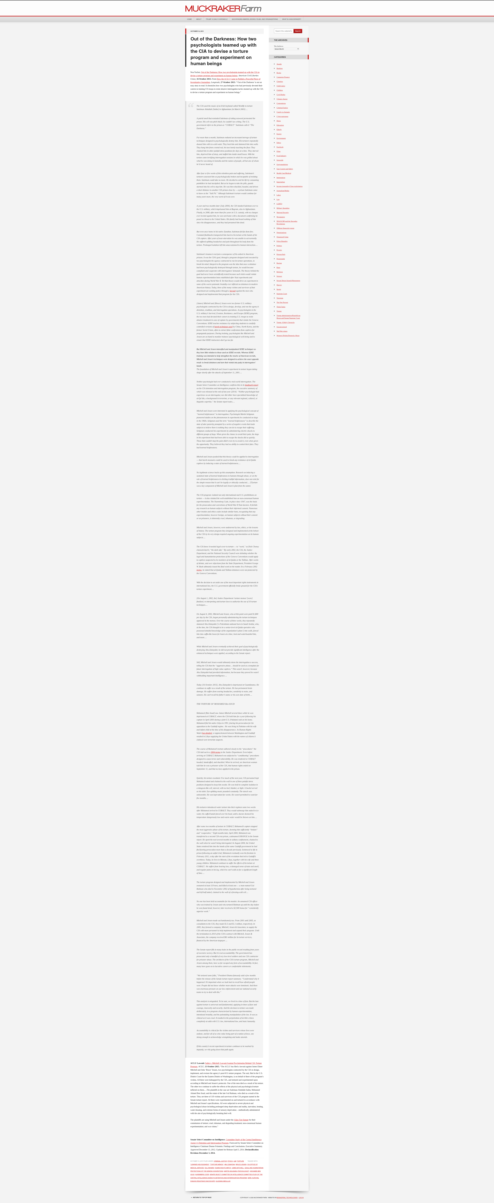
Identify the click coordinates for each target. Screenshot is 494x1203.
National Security (283, 212)
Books (279, 73)
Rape (278, 267)
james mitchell (238, 1168)
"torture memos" (217, 1164)
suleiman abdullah (223, 1181)
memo (199, 570)
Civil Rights (281, 95)
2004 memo (215, 752)
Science (279, 276)
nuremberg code (202, 1174)
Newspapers (281, 217)
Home (189, 19)
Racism (279, 263)
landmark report (251, 385)
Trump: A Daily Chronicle (217, 19)
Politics (279, 246)
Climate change (282, 99)
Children (280, 90)
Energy (279, 134)
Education (280, 125)
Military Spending (283, 208)
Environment (281, 138)
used (230, 327)
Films (278, 151)
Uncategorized (282, 327)
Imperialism (281, 182)
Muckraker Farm (247, 8)
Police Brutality (282, 241)
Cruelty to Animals (283, 112)
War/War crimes (282, 331)
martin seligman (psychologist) (236, 1171)
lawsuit (233, 291)
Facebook (280, 147)
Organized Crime (282, 237)
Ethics (230, 1161)
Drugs (279, 121)
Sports (279, 289)
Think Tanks (281, 307)
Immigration (281, 178)
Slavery (279, 285)
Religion (280, 272)
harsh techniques (221, 327)
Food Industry (281, 156)
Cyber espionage (282, 116)
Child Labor (281, 86)
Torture (240, 1161)
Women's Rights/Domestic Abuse (288, 336)
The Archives (278, 46)
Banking (280, 68)
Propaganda (281, 259)
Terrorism (280, 298)
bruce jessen (241, 1164)
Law (234, 1161)
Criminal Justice (220, 1161)
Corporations (281, 103)
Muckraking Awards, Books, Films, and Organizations (255, 19)
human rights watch (223, 1168)
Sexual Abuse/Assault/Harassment (288, 281)
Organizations (281, 233)
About (198, 19)
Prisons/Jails (281, 254)
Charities (280, 81)
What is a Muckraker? (291, 19)
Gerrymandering (282, 164)
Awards (279, 64)
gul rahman (209, 1168)
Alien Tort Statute (241, 1120)
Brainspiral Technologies (287, 1197)
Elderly (279, 129)
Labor (279, 195)
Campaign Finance (283, 77)
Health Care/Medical (284, 173)
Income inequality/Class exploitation (290, 186)
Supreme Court (282, 294)
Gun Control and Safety (285, 169)
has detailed (207, 733)
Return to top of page (202, 1197)
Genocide (280, 160)
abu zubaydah (229, 1164)
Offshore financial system (285, 228)
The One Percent (282, 302)
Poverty (279, 250)
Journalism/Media (283, 191)
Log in (301, 1197)
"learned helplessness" (199, 1164)
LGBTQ (279, 204)
